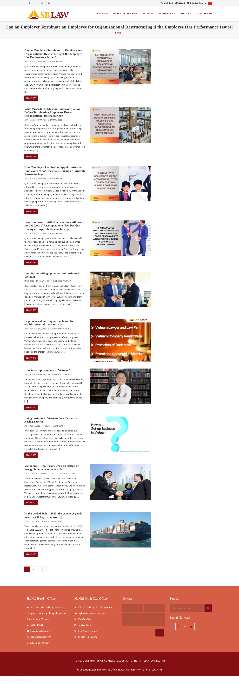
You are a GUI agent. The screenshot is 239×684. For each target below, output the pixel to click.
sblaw (41, 281)
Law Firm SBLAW (106, 669)
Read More (31, 98)
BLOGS (146, 13)
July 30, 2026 (29, 61)
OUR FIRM (99, 13)
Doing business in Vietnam (59, 281)
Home (118, 32)
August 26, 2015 (31, 473)
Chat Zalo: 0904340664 (14, 680)
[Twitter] (42, 2)
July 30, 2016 (29, 329)
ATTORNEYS (166, 13)
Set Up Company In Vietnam (60, 329)
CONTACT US (204, 13)
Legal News (58, 426)
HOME (77, 660)
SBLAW (43, 61)
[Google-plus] (36, 2)
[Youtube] (48, 2)
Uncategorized (55, 61)
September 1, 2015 (32, 426)
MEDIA (185, 13)
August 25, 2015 (31, 521)
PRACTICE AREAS (124, 13)
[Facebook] (29, 2)
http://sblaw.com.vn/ (40, 636)
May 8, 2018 (29, 281)
